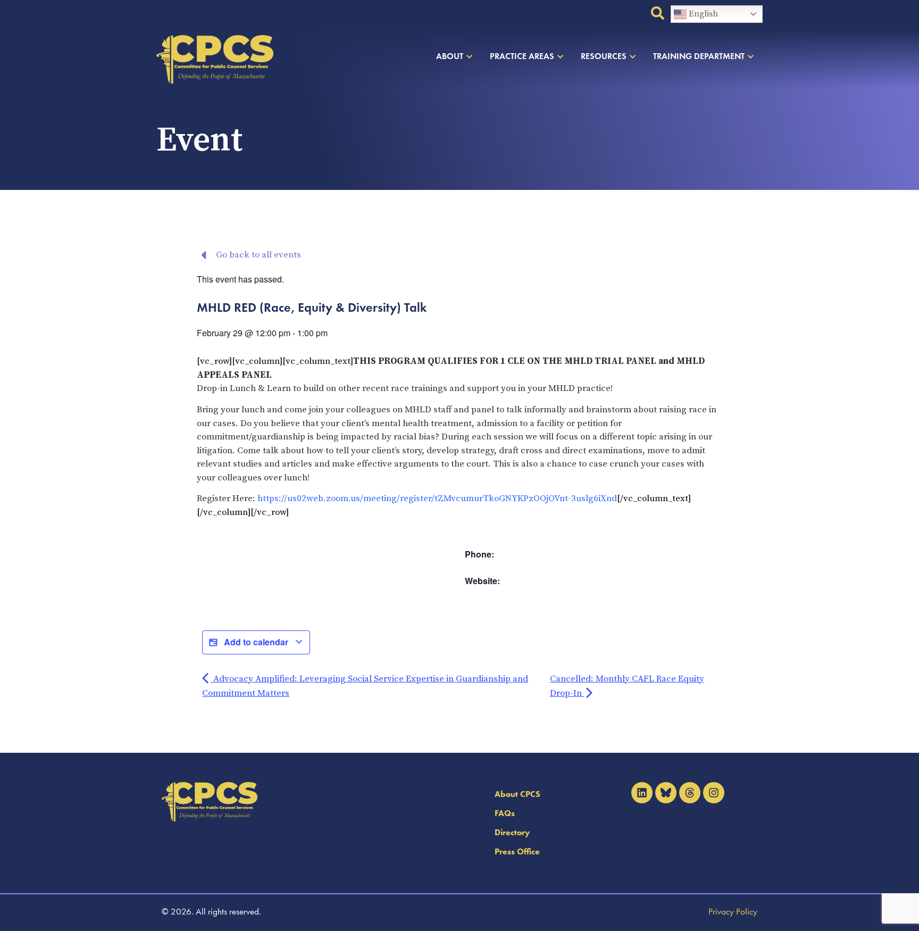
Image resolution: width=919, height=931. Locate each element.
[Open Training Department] (750, 56)
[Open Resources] (632, 56)
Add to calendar (256, 642)
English (702, 14)
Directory (512, 832)
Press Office (517, 851)
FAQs (505, 813)
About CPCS (517, 794)
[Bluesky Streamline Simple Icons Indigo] (665, 792)
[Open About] (469, 56)
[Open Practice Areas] (560, 56)
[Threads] (689, 792)
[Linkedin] (642, 792)
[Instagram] (713, 792)
